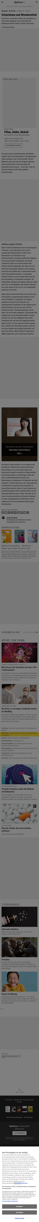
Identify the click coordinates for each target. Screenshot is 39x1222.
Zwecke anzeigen (19, 1218)
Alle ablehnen (19, 1212)
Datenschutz (17, 1183)
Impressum (24, 1183)
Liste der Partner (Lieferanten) (10, 1201)
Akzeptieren (19, 1206)
